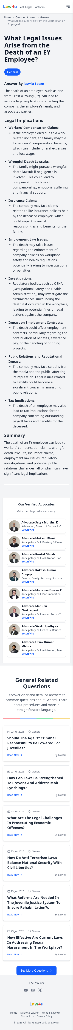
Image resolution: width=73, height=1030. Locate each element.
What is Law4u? (51, 1012)
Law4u (55, 1022)
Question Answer (25, 17)
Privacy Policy (44, 1016)
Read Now (13, 755)
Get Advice (27, 529)
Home (7, 17)
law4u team (34, 83)
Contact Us (27, 1016)
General (44, 17)
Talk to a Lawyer (29, 1012)
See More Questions (34, 970)
